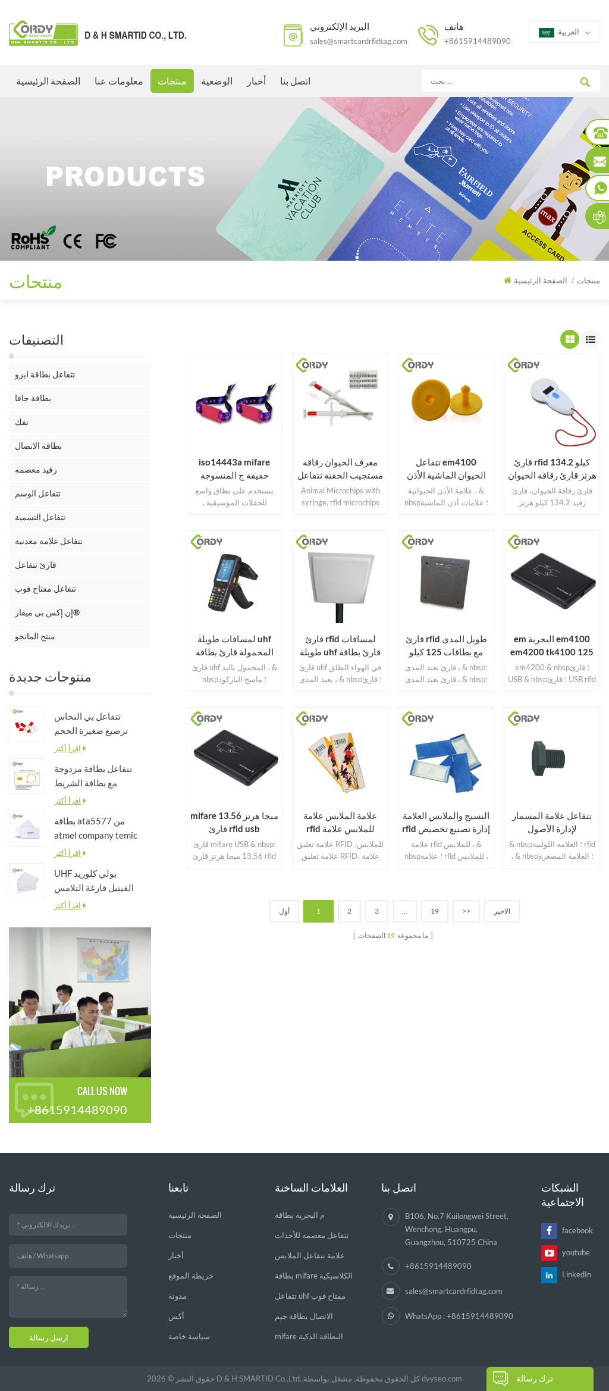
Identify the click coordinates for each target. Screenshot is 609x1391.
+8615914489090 (477, 41)
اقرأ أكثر (67, 748)
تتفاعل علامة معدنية (49, 541)
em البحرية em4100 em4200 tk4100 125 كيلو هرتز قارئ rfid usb (552, 645)
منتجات (172, 80)
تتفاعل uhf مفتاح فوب (310, 1296)
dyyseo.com (442, 1378)
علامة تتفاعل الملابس (310, 1255)
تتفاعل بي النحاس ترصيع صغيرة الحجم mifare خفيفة (91, 724)
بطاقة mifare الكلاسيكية (314, 1275)
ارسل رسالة (48, 1337)
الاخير (502, 911)
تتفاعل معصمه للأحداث (312, 1235)
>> (466, 911)
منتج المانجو (35, 636)
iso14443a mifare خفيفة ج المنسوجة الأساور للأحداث (234, 469)
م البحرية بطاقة (300, 1215)
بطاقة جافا (33, 398)
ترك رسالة (534, 1378)
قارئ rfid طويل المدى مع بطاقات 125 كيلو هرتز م (446, 645)
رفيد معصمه (36, 469)
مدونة (177, 1296)
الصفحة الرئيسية (48, 80)
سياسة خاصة (189, 1336)
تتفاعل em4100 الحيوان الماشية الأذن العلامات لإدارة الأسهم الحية (446, 469)
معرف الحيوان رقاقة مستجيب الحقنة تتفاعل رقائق (340, 469)
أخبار (256, 80)
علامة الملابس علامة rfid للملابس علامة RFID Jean (340, 822)
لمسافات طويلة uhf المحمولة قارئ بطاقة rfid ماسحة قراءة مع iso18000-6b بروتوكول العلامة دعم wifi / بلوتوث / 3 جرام (234, 645)
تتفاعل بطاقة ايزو (45, 374)
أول (284, 911)
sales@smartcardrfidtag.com (358, 41)
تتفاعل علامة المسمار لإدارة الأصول (552, 822)
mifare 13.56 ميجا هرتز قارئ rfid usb (234, 822)
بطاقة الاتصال (38, 445)
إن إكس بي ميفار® (47, 612)
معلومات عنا (119, 80)
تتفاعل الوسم (38, 493)
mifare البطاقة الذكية (309, 1336)
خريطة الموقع (191, 1275)
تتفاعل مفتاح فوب (45, 588)
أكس (176, 1316)
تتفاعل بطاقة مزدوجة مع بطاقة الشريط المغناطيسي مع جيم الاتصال (93, 776)
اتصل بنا (295, 80)
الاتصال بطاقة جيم (304, 1316)
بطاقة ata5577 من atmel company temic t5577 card (95, 828)
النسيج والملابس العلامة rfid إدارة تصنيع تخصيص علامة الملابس (446, 822)
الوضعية (217, 80)
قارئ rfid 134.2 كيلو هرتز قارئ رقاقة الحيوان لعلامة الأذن (552, 469)
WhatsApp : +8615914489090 (459, 1316)
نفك (22, 422)
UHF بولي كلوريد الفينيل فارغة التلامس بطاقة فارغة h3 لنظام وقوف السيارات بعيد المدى (94, 881)
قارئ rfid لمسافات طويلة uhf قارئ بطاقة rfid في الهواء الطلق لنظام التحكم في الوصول (340, 645)
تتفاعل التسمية (40, 517)
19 (435, 911)
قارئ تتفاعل (35, 564)
